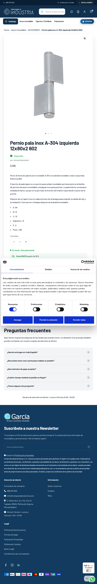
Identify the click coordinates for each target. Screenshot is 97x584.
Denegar (17, 320)
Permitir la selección (48, 320)
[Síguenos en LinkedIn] (18, 565)
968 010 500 (10, 3)
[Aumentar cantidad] (26, 242)
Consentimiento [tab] (17, 269)
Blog (50, 495)
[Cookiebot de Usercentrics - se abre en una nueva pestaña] (83, 262)
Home (6, 30)
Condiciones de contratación (17, 553)
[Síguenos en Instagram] (12, 565)
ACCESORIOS (34, 30)
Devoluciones (86, 2)
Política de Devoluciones (15, 530)
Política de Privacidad (13, 539)
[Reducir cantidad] (14, 242)
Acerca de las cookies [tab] (80, 269)
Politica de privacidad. (24, 455)
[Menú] (92, 564)
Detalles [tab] (48, 269)
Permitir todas (79, 320)
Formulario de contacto (14, 486)
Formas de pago (11, 534)
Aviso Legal (9, 549)
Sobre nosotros (55, 486)
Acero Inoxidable (26, 21)
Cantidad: (14, 236)
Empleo (51, 491)
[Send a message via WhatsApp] (92, 579)
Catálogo (12, 21)
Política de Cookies (12, 544)
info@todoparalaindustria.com (20, 496)
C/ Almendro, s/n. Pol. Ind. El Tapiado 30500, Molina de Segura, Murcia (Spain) (18, 503)
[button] (52, 11)
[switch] (36, 309)
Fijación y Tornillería (43, 21)
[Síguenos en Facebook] (5, 565)
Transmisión (59, 21)
